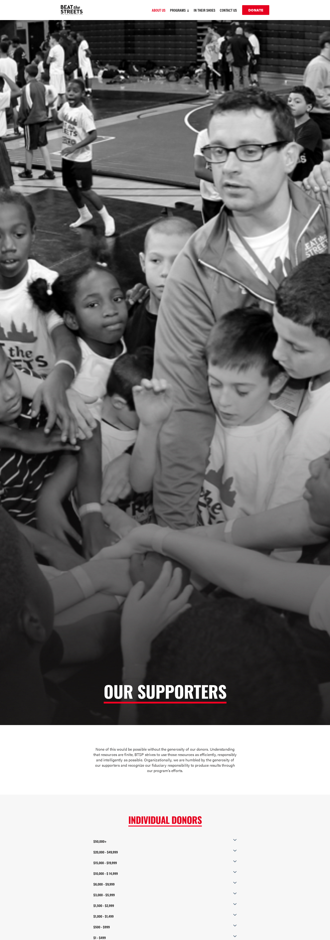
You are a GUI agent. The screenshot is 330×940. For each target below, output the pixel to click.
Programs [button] (178, 10)
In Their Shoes (204, 10)
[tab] (165, 841)
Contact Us (228, 10)
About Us (158, 10)
